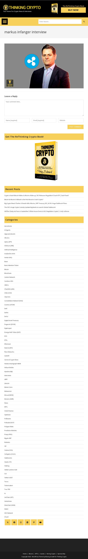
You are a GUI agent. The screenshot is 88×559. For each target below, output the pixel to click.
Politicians (7, 419)
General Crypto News (11, 360)
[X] (8, 522)
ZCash (6, 517)
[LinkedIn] (27, 522)
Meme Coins (8, 387)
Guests (42, 554)
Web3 (6, 509)
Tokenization (8, 485)
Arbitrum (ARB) (9, 246)
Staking (6, 466)
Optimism (7, 415)
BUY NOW (73, 10)
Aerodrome (8, 226)
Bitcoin (6, 269)
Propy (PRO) (8, 434)
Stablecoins (8, 458)
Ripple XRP (7, 438)
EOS (5, 336)
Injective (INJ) (8, 371)
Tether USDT (8, 478)
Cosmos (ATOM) (9, 305)
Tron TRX (7, 489)
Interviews (7, 375)
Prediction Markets (10, 430)
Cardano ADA (8, 281)
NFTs (6, 407)
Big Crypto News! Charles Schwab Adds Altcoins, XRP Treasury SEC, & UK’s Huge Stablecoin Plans (35, 203)
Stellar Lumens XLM (10, 470)
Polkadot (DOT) (9, 423)
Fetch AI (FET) (8, 348)
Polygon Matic (8, 426)
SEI (5, 446)
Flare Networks (9, 352)
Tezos (6, 482)
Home (25, 554)
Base (6, 261)
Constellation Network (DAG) (13, 301)
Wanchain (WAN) (9, 505)
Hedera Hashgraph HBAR (12, 364)
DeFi (5, 309)
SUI (5, 474)
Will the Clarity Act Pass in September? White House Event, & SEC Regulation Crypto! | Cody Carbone (36, 211)
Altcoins (6, 238)
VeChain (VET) (8, 497)
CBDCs (6, 285)
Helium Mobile (9, 367)
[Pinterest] (34, 522)
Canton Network (9, 277)
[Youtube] (40, 522)
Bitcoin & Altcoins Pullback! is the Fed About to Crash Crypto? (23, 199)
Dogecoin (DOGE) (9, 324)
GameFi (6, 356)
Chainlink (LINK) (9, 289)
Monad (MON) (8, 395)
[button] (5, 21)
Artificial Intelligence (10, 250)
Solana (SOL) (8, 450)
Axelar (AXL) (8, 257)
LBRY (6, 379)
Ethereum (7, 344)
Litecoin (6, 383)
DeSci (6, 316)
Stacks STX (7, 462)
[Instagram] (21, 522)
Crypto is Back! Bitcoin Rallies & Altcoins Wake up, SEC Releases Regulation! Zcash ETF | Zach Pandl (36, 195)
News (6, 403)
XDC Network (8, 513)
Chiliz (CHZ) (8, 293)
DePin (6, 313)
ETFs (5, 340)
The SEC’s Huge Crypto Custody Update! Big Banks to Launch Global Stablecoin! (30, 207)
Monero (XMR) (9, 399)
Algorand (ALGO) (9, 234)
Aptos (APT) (8, 242)
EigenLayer (8, 328)
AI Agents (7, 230)
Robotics (7, 442)
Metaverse (7, 391)
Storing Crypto (51, 554)
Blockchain (7, 273)
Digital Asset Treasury (11, 320)
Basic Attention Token (11, 265)
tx (5, 493)
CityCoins (7, 297)
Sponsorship (61, 554)
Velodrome (8, 501)
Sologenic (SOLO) (9, 454)
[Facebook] (14, 522)
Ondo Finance (8, 411)
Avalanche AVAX (9, 254)
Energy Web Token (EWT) (12, 332)
